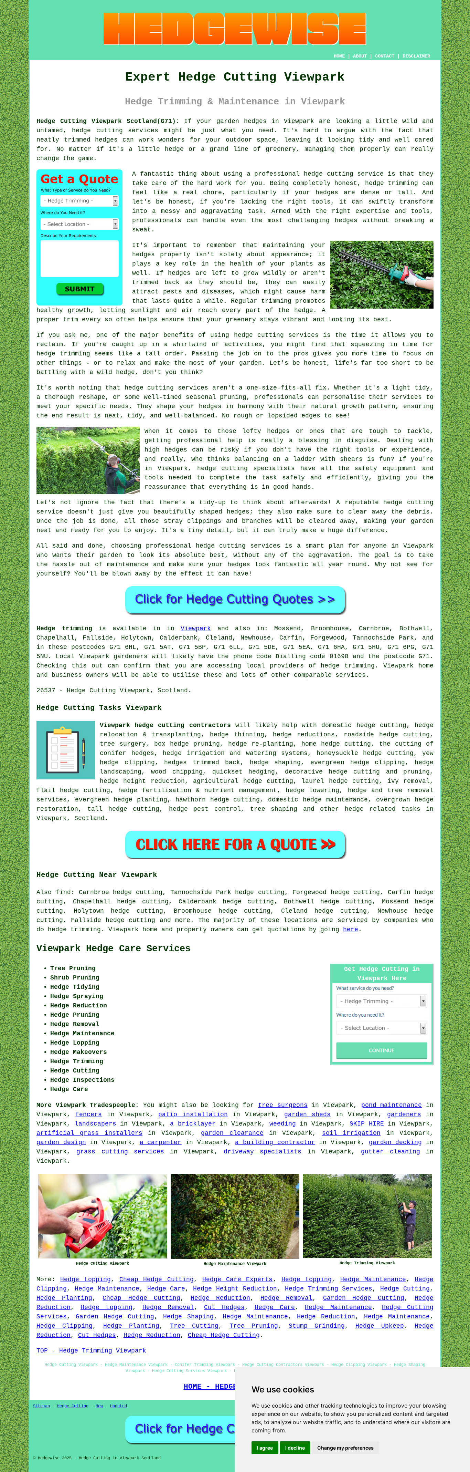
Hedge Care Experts (237, 1279)
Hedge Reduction (220, 1298)
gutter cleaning (390, 1151)
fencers (88, 1114)
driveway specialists (262, 1151)
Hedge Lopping (85, 1279)
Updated (118, 1406)
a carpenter (161, 1142)
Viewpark (196, 628)
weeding (282, 1123)
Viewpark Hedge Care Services (113, 949)
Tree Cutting (194, 1326)
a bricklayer (193, 1123)
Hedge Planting (64, 1298)
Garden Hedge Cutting (363, 1298)
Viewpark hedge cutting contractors (165, 725)
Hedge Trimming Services (329, 1288)
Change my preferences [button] (345, 1448)
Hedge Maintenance (373, 1279)
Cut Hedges (224, 1307)
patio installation (192, 1114)
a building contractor (275, 1142)
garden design (61, 1142)
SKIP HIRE (367, 1123)
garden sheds (307, 1114)
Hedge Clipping (64, 1326)
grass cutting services (120, 1151)
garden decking (395, 1142)
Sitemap (41, 1406)
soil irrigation (351, 1133)
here (350, 929)
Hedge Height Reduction (235, 1288)
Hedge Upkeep (379, 1326)
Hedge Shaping (188, 1316)
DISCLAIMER (416, 56)
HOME (339, 56)
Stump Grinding (317, 1326)
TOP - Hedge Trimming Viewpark (91, 1350)
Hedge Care (166, 1288)
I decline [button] (295, 1448)
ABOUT (360, 56)
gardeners (404, 1114)
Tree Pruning (253, 1326)
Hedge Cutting (405, 1288)
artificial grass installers (89, 1133)
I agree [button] (265, 1448)
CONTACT (384, 56)
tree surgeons (283, 1105)
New (99, 1406)
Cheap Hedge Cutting (156, 1279)
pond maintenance (391, 1105)
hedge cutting (130, 920)
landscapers (95, 1123)
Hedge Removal (286, 1298)
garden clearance (232, 1133)
